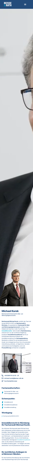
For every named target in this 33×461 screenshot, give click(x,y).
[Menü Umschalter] (25, 4)
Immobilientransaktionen (23, 440)
